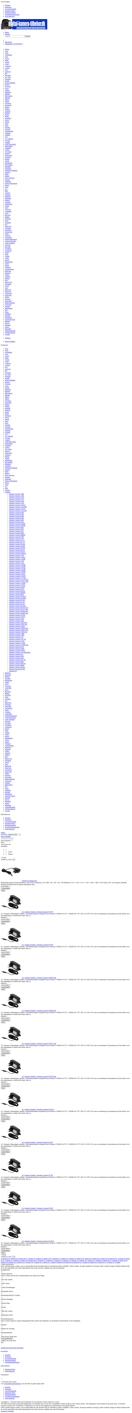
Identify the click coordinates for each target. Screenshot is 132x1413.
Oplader (7, 432)
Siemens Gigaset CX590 (17, 583)
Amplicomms (9, 745)
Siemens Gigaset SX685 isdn (18, 613)
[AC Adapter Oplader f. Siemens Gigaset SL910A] (11, 1109)
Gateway (8, 369)
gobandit (8, 445)
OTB (10, 852)
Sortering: (4, 834)
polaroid (7, 408)
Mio (6, 757)
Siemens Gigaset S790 (16, 537)
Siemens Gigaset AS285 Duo (18, 628)
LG (6, 486)
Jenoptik (7, 376)
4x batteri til (5, 1259)
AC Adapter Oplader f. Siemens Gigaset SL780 (37, 1208)
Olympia (8, 704)
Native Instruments (11, 481)
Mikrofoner (8, 785)
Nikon (7, 399)
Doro (6, 697)
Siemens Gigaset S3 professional (19, 652)
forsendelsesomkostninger (12, 1384)
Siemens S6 (13, 671)
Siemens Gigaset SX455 (17, 669)
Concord (8, 363)
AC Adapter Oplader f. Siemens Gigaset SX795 (37, 912)
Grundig (7, 678)
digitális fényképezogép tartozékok (12, 1348)
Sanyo (7, 417)
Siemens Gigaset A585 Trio (18, 624)
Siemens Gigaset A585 (16, 621)
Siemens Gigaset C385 (16, 496)
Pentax (7, 404)
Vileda (7, 458)
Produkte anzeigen (7, 838)
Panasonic (8, 402)
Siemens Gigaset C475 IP (17, 639)
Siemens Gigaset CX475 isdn (18, 581)
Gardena (8, 455)
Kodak (7, 378)
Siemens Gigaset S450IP (17, 524)
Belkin (7, 693)
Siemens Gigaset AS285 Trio (18, 630)
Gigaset (7, 490)
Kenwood (8, 772)
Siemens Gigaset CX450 (17, 643)
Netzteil (7, 783)
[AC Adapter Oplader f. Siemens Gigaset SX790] (11, 945)
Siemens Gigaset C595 (16, 503)
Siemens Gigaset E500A (17, 650)
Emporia (8, 749)
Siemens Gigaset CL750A (17, 578)
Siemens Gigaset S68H (16, 665)
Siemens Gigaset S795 (16, 539)
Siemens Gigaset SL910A (17, 606)
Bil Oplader (9, 462)
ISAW (7, 729)
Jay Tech (8, 375)
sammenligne (6, 888)
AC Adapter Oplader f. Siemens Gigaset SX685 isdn (39, 978)
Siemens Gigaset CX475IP (18, 511)
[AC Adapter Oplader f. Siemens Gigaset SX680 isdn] (11, 1010)
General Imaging (10, 718)
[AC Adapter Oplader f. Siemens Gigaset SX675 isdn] (11, 1043)
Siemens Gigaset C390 (16, 635)
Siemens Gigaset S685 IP (17, 663)
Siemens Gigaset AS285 (17, 626)
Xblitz (7, 773)
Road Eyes (8, 759)
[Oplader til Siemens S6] (11, 881)
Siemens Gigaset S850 (16, 594)
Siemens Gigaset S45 (16, 654)
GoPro (7, 447)
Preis (2, 842)
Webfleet (8, 790)
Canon (7, 360)
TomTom (8, 466)
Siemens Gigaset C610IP (17, 576)
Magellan (8, 805)
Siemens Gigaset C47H (16, 641)
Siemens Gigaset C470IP (17, 567)
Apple (7, 803)
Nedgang (4, 1411)
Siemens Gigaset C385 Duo (18, 632)
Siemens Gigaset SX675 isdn (18, 609)
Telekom (8, 744)
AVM (7, 740)
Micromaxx (8, 393)
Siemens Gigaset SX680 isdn (18, 611)
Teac (6, 764)
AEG (6, 684)
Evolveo (7, 721)
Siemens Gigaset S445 (16, 522)
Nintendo (8, 479)
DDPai (7, 755)
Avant (7, 356)
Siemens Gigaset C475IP (17, 568)
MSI (6, 488)
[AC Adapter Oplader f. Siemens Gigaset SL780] (11, 1208)
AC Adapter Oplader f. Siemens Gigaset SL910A (38, 1109)
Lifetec (7, 388)
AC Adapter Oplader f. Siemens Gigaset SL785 (37, 1175)
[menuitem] (68, 5)
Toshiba (7, 425)
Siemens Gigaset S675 (16, 531)
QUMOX (8, 725)
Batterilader (8, 443)
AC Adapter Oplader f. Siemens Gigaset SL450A (38, 1241)
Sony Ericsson (9, 475)
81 (5, 844)
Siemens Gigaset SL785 (17, 602)
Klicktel (7, 792)
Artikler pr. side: (6, 859)
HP (6, 371)
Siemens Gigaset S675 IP (17, 660)
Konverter (8, 777)
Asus (6, 484)
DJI (6, 786)
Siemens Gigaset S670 (16, 529)
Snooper (7, 775)
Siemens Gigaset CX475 (17, 509)
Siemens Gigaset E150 (16, 647)
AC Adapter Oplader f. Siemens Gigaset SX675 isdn (39, 1043)
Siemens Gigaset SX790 (17, 615)
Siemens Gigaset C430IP (17, 559)
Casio (7, 361)
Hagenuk (8, 675)
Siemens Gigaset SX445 (17, 546)
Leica (7, 386)
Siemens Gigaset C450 (16, 561)
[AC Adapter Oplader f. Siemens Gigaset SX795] (11, 912)
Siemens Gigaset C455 (16, 563)
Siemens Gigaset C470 (16, 498)
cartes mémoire (10, 719)
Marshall (8, 801)
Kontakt (7, 5)
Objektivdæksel (10, 809)
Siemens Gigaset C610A (17, 574)
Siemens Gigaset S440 (16, 520)
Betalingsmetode (10, 13)
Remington (8, 680)
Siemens (7, 492)
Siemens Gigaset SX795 (17, 617)
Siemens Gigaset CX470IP (18, 507)
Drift (6, 731)
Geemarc (8, 699)
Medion (7, 391)
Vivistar (7, 438)
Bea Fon (8, 691)
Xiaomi (7, 477)
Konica (7, 382)
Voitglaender (9, 429)
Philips (7, 406)
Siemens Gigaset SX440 (17, 544)
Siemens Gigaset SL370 (17, 540)
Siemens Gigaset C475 (16, 499)
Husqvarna (8, 453)
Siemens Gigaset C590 (16, 501)
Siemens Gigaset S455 (16, 658)
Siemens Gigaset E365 (16, 514)
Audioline (8, 688)
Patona (10, 854)
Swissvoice (8, 708)
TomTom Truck (10, 796)
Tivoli (7, 762)
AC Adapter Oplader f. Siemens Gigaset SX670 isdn (39, 1076)
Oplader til (60, 1262)
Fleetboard (8, 794)
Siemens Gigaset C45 (16, 637)
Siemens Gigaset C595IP (17, 572)
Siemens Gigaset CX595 (17, 585)
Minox (7, 397)
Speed (7, 736)
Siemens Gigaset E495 (16, 518)
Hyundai (8, 373)
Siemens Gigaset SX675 (17, 550)
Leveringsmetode (10, 9)
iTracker (7, 753)
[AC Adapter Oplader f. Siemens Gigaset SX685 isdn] (11, 978)
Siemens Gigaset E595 (16, 589)
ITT (6, 701)
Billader (7, 798)
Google (7, 811)
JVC (6, 434)
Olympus (8, 401)
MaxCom (8, 703)
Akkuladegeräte (10, 807)
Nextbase (8, 760)
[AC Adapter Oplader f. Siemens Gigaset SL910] (11, 1142)
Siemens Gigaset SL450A (17, 598)
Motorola (8, 747)
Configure (10, 1411)
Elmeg (7, 742)
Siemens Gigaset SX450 (17, 667)
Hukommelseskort (11, 716)
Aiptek (7, 732)
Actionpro (8, 727)
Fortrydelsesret (10, 16)
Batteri (7, 473)
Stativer (7, 451)
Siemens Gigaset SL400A (17, 596)
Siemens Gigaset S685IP (17, 593)
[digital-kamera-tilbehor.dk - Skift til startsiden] (24, 29)
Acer (6, 348)
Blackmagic (9, 738)
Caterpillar (8, 714)
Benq (6, 358)
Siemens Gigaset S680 (16, 533)
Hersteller (4, 846)
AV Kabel (8, 449)
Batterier (8, 673)
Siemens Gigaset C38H (16, 634)
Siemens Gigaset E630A (17, 591)
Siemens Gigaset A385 (16, 619)
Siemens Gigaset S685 (16, 662)
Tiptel (7, 710)
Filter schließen (6, 836)
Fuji (6, 367)
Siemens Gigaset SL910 (17, 604)
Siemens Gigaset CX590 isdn (18, 645)
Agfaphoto (8, 352)
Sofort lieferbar (6, 841)
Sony (6, 423)
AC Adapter (9, 436)
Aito (6, 354)
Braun (7, 483)
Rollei (7, 414)
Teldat (7, 751)
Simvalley (8, 706)
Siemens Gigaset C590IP (17, 570)
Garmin (7, 440)
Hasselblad (8, 460)
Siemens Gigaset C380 (16, 494)
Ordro (7, 734)
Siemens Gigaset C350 (16, 555)
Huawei (7, 470)
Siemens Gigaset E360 (16, 512)
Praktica (7, 410)
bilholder (8, 464)
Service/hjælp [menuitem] (10, 9)
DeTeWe (8, 695)
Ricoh (7, 412)
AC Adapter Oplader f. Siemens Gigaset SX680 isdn (39, 1010)
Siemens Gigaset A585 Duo (18, 622)
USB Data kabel (10, 442)
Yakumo (7, 430)
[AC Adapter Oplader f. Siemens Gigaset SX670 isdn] (11, 1076)
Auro (6, 690)
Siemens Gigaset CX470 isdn (18, 580)
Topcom (7, 712)
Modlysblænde (10, 779)
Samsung (8, 416)
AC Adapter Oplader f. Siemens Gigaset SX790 (37, 945)
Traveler (7, 427)
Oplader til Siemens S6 (29, 881)
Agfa (6, 350)
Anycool (8, 686)
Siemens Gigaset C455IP (17, 565)
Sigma (7, 419)
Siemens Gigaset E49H (16, 649)
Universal (8, 781)
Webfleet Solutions (11, 468)
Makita (7, 677)
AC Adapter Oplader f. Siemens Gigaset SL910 (37, 1142)
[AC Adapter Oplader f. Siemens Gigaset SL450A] (11, 1241)
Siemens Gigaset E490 (16, 516)
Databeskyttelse (10, 11)
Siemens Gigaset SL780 (17, 600)
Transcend (8, 770)
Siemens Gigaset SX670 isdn (18, 608)
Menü (7, 32)
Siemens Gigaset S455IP (17, 526)
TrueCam (8, 768)
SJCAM (7, 723)
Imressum (8, 7)
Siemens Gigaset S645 (16, 527)
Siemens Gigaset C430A (17, 557)
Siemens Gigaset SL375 (17, 542)
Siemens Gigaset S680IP (17, 535)
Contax (7, 365)
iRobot (7, 457)
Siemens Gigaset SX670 (17, 548)
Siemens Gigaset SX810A (17, 553)
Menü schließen (10, 341)
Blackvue (8, 766)
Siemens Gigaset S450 (16, 656)
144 (9, 844)
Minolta (7, 395)
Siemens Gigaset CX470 (17, 505)
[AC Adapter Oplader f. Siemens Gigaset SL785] (11, 1175)
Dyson (7, 800)
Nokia (7, 682)
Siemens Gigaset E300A (17, 587)
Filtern (3, 832)
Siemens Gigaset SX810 (17, 552)
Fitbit (6, 471)
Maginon (8, 389)
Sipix (6, 421)
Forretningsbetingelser (12, 14)
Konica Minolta (10, 380)
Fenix (7, 788)
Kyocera (8, 384)
